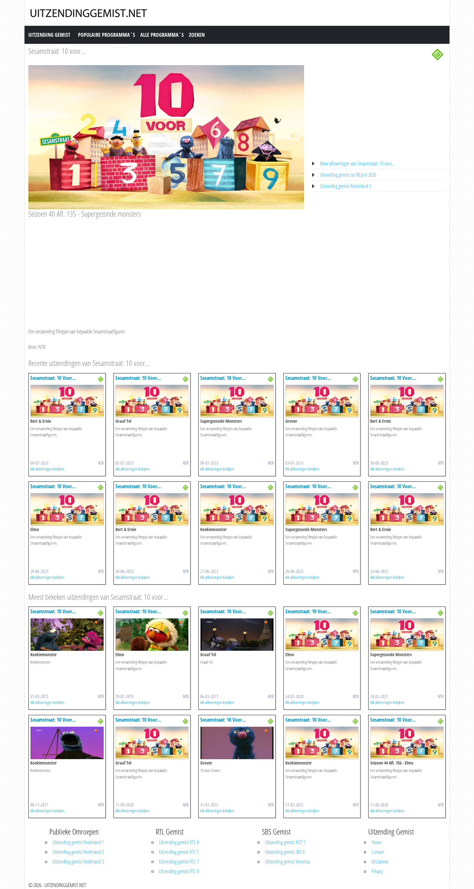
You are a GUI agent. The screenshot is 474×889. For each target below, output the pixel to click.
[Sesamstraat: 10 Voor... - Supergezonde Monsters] (237, 400)
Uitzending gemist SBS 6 (285, 851)
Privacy (377, 871)
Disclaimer (380, 861)
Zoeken (197, 34)
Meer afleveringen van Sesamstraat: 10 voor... (357, 163)
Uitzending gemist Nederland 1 (78, 842)
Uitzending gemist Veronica (287, 861)
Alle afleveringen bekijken (47, 469)
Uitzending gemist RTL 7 (179, 861)
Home (376, 842)
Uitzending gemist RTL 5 (179, 851)
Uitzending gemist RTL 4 (179, 842)
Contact (377, 851)
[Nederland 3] (438, 53)
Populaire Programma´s (106, 34)
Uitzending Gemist (49, 34)
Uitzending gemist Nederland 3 (345, 186)
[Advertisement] (166, 267)
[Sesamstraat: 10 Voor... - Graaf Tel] (152, 400)
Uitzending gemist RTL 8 (179, 871)
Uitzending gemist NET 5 (285, 842)
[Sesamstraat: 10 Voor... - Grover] (322, 400)
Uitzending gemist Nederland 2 (78, 851)
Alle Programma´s (162, 34)
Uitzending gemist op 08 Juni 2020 (348, 174)
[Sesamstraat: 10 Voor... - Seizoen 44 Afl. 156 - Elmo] (407, 742)
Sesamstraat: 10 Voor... (53, 377)
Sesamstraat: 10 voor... (57, 50)
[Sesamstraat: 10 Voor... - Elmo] (67, 508)
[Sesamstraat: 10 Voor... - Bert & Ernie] (67, 400)
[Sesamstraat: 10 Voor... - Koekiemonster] (237, 508)
